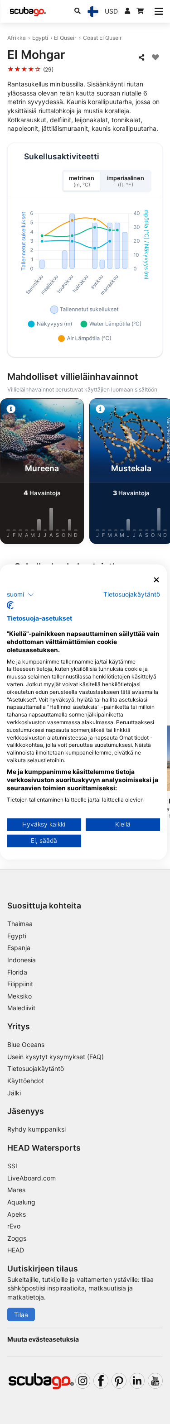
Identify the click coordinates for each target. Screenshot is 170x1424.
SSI (12, 1166)
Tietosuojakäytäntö (35, 1068)
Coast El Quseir (102, 37)
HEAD (15, 1250)
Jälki (14, 1093)
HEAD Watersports (44, 1147)
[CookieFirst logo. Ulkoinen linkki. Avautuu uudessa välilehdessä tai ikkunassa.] (10, 605)
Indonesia (21, 960)
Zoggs (16, 1238)
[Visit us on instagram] (82, 1381)
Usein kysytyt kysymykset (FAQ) (55, 1057)
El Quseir (65, 37)
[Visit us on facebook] (100, 1381)
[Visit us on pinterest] (119, 1381)
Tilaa (21, 1315)
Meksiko (19, 996)
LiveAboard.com (31, 1178)
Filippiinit (20, 984)
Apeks (16, 1214)
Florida (17, 972)
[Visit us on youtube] (155, 1381)
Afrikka (16, 37)
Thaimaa (20, 923)
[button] (20, 594)
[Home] (28, 11)
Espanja (18, 947)
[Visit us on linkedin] (137, 1381)
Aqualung (21, 1202)
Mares (16, 1190)
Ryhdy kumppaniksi (36, 1129)
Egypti (40, 37)
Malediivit (21, 1008)
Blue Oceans (25, 1044)
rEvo (13, 1226)
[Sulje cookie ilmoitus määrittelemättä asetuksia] (156, 580)
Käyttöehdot (25, 1081)
